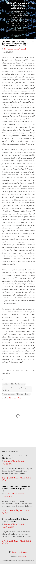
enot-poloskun (22, 556)
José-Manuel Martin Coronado (13, 384)
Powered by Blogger (19, 552)
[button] (33, 42)
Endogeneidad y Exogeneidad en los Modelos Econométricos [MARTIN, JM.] (16, 488)
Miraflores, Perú (15, 398)
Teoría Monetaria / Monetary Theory (16, 394)
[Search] (33, 4)
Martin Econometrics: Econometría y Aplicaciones (18, 5)
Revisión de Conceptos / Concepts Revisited (14, 389)
